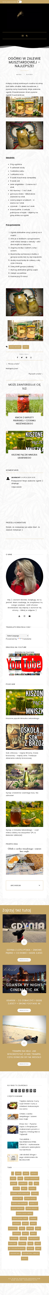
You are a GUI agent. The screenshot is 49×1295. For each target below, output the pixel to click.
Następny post (12, 368)
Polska (38, 1228)
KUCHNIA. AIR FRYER (30, 1198)
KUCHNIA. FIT (33, 1203)
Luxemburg (33, 1218)
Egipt (36, 1183)
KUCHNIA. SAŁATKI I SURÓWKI (24, 1213)
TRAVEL (30, 1243)
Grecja (24, 1188)
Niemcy (22, 1228)
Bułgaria (13, 1183)
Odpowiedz (16, 487)
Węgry (38, 1248)
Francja (16, 1188)
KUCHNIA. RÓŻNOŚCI (32, 1208)
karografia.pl (30, 1280)
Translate (26, 639)
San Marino (14, 1238)
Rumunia (33, 1233)
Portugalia (17, 1233)
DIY (30, 1183)
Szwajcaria (12, 1243)
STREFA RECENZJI (33, 1238)
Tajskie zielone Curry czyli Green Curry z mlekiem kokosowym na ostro (29, 1105)
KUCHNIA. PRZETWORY (15, 347)
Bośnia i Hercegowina (31, 1178)
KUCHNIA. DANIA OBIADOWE (19, 1203)
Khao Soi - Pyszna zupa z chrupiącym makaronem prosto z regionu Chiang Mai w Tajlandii (29, 1129)
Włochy (24, 1258)
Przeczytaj (24, 959)
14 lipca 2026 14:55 (28, 477)
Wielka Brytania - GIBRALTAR (31, 1253)
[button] (12, 34)
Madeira (25, 1223)
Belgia (20, 1178)
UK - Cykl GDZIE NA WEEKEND (16, 1248)
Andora (26, 1173)
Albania (18, 1173)
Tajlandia (22, 1243)
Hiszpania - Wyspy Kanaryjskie (20, 1193)
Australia (34, 1173)
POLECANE (30, 1228)
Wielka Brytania (14, 1253)
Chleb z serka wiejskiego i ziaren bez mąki (28, 1116)
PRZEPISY (26, 347)
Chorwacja (22, 1183)
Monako (33, 1223)
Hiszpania (32, 1188)
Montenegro (13, 1228)
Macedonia (16, 1223)
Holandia (34, 1193)
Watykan (30, 1248)
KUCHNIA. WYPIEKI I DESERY (20, 1218)
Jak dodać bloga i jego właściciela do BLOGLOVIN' (28, 1157)
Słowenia (23, 1238)
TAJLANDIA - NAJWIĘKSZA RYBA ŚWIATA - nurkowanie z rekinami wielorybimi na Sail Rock (29, 1144)
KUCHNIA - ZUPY (18, 1198)
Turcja (38, 1243)
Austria (13, 1178)
